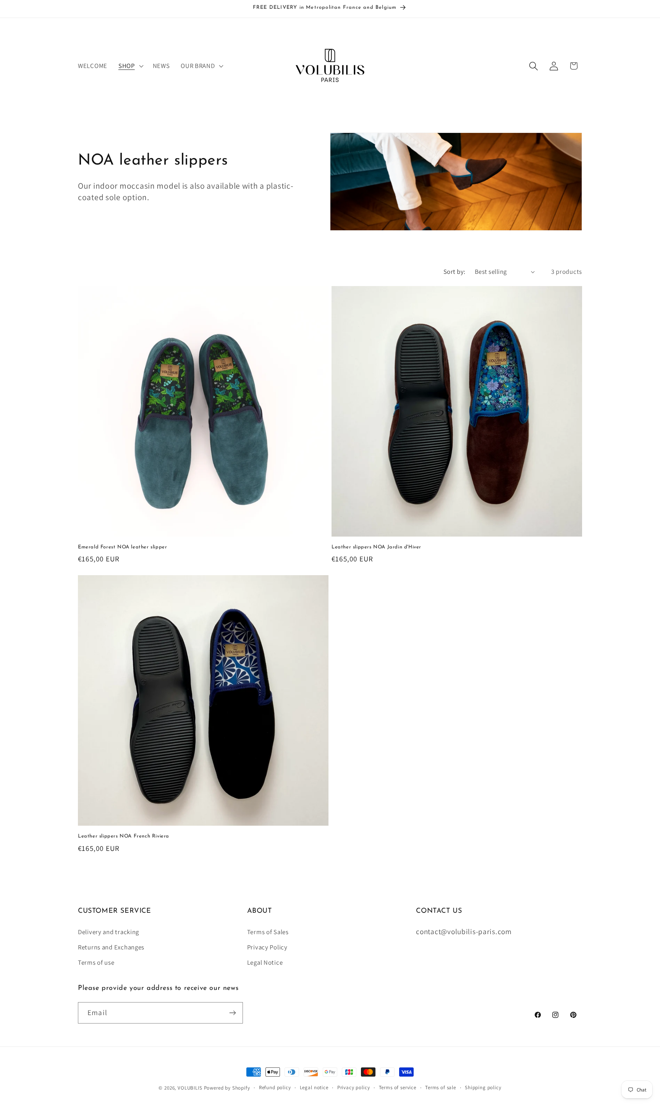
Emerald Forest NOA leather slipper (122, 547)
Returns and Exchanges (111, 947)
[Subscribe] (232, 1013)
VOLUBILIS (190, 1088)
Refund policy (275, 1087)
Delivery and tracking (108, 932)
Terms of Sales (268, 932)
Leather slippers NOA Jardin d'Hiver (376, 547)
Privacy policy (353, 1087)
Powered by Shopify (227, 1088)
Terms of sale (440, 1087)
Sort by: (454, 271)
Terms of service (397, 1087)
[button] (130, 66)
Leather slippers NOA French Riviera (123, 836)
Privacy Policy (267, 947)
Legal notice (314, 1087)
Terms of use (96, 962)
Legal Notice (265, 962)
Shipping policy (483, 1087)
